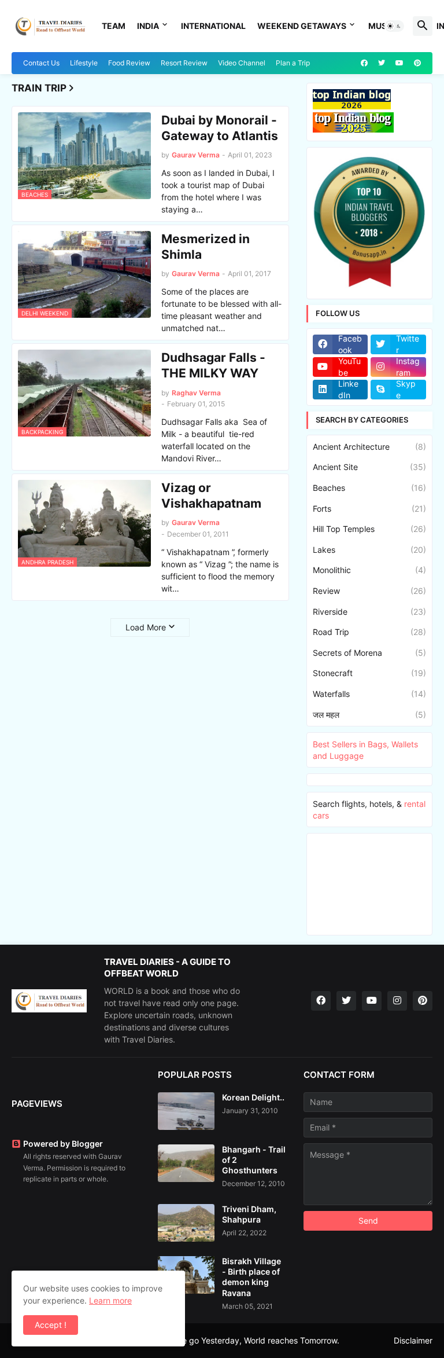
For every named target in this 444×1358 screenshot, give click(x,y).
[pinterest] (417, 63)
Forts (369, 508)
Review (369, 591)
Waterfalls (369, 694)
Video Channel (241, 62)
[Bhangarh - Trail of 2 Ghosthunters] (186, 1163)
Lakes (369, 550)
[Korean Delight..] (186, 1111)
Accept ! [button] (50, 1325)
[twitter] (381, 63)
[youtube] (399, 63)
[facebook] (364, 63)
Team (113, 26)
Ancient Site (369, 467)
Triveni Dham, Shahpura (249, 1214)
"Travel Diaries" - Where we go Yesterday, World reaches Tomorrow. (211, 1340)
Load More (145, 627)
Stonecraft (369, 673)
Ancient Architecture (369, 447)
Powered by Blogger (63, 1143)
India (148, 26)
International (213, 26)
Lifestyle (84, 62)
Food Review (129, 62)
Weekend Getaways (301, 26)
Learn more (110, 1300)
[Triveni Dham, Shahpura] (186, 1223)
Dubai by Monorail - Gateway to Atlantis (219, 128)
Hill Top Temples (369, 529)
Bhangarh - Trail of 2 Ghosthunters (254, 1159)
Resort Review (184, 62)
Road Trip (369, 632)
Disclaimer (413, 1340)
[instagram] (397, 1001)
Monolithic (369, 570)
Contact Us (41, 62)
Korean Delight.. (253, 1097)
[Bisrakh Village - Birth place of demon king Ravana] (186, 1275)
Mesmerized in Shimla (205, 247)
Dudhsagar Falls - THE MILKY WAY (213, 365)
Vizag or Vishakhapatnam (211, 495)
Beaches (369, 488)
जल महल (369, 715)
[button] (394, 26)
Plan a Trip (293, 62)
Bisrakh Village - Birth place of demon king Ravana (251, 1277)
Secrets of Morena (369, 653)
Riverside (369, 611)
